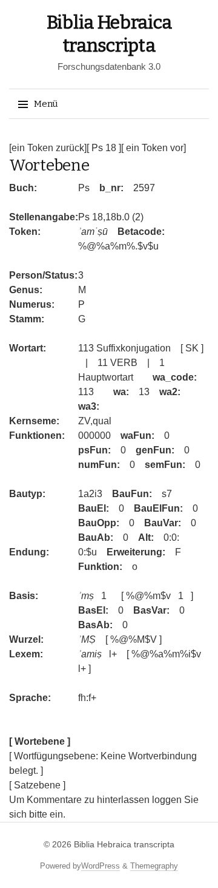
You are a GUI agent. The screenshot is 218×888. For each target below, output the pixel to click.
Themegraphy (154, 865)
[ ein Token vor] (153, 148)
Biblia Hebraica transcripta (124, 844)
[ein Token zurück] (48, 148)
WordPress (100, 865)
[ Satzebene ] (37, 785)
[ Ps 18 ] (104, 148)
